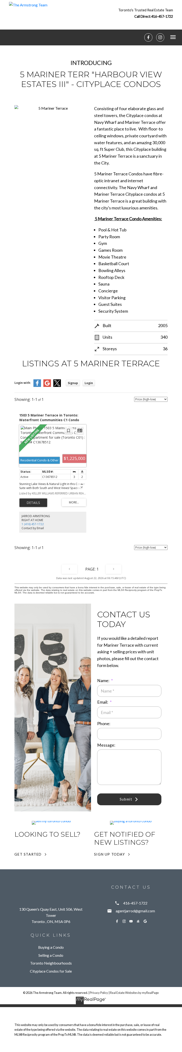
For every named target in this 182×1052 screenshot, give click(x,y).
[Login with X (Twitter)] (57, 386)
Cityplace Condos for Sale (51, 971)
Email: (103, 702)
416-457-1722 (162, 16)
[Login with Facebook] (37, 386)
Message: (106, 745)
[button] (145, 13)
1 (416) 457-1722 (33, 524)
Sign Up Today (109, 854)
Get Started (28, 854)
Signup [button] (73, 383)
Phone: (103, 723)
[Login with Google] (47, 386)
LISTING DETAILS (33, 502)
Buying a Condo (51, 947)
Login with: (22, 383)
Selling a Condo (50, 955)
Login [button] (89, 383)
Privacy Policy (99, 993)
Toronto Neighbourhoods (51, 963)
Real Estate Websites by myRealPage (134, 993)
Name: (103, 680)
